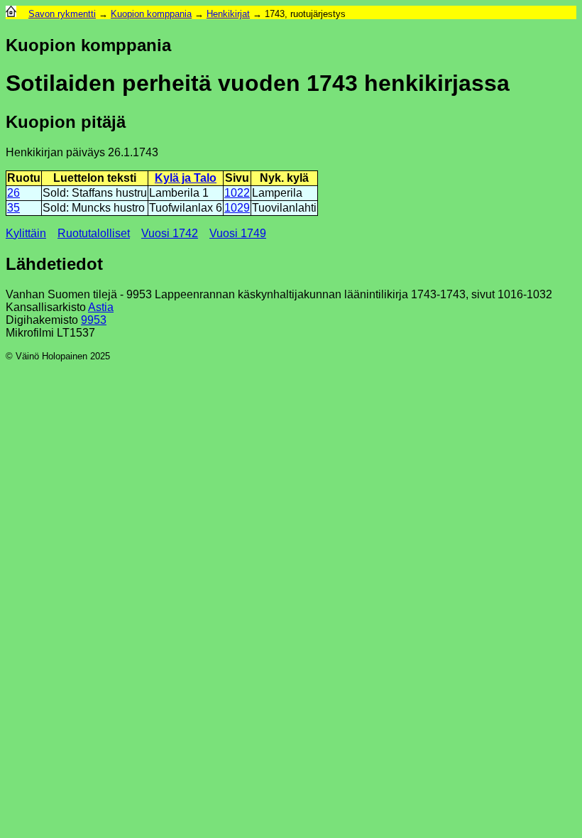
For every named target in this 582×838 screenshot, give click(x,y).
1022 (237, 193)
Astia (101, 307)
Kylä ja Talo (185, 178)
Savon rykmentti (62, 14)
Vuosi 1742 (169, 233)
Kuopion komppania (151, 14)
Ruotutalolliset (93, 233)
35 (13, 208)
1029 (237, 208)
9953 (93, 320)
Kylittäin (26, 233)
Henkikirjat (228, 14)
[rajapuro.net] (11, 14)
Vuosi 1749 (237, 233)
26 (13, 193)
